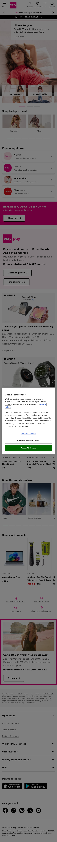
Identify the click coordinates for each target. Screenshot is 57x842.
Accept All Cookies (28, 448)
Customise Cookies (28, 434)
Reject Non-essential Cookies (29, 441)
